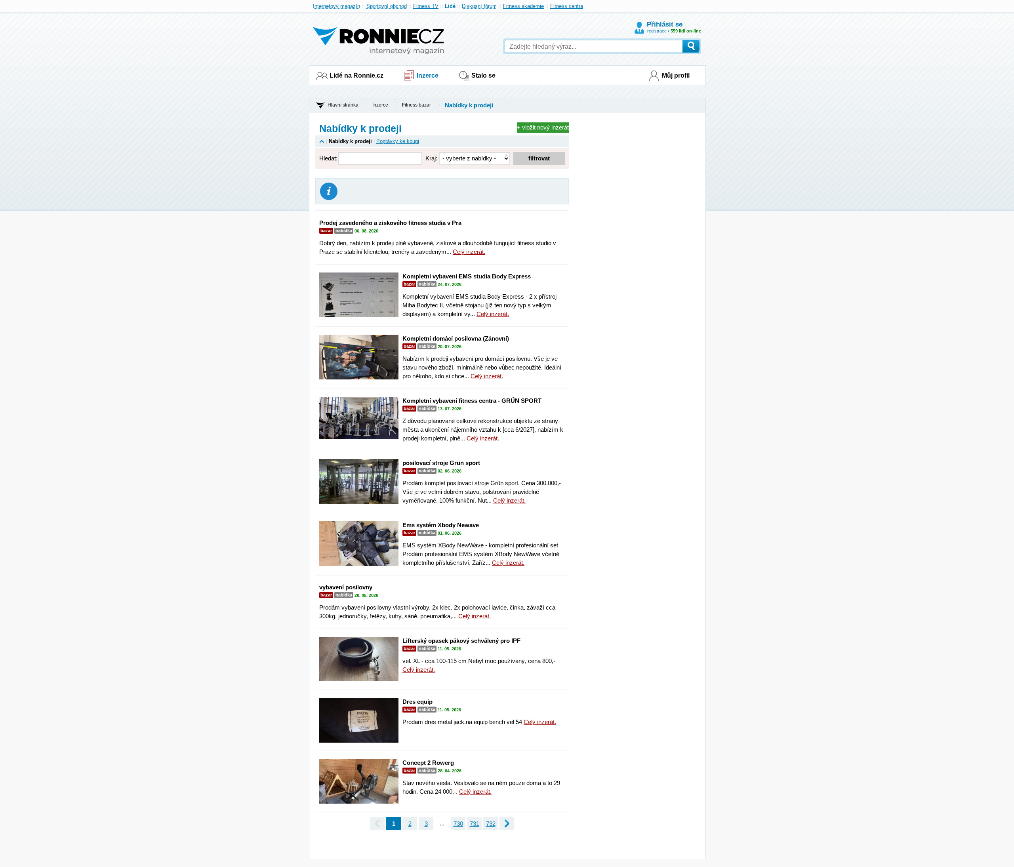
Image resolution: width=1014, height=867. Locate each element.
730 (458, 823)
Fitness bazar (416, 105)
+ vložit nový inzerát (543, 127)
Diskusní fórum (479, 6)
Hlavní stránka (343, 105)
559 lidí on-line (686, 31)
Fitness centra (566, 6)
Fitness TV (425, 6)
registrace (657, 31)
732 (491, 823)
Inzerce (427, 75)
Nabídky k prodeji (469, 105)
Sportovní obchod (386, 6)
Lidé (450, 6)
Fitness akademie (523, 6)
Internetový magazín (336, 6)
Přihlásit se (664, 24)
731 (474, 823)
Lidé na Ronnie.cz (356, 75)
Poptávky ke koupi (397, 141)
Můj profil (676, 75)
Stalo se (483, 75)
